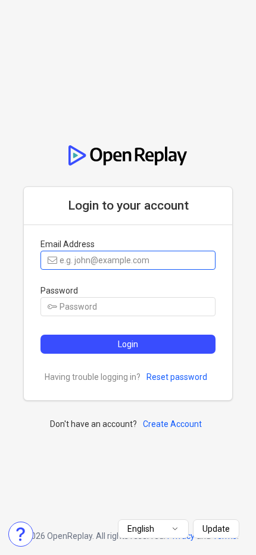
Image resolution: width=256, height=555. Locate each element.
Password (59, 290)
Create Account (172, 424)
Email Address (67, 244)
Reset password (176, 377)
